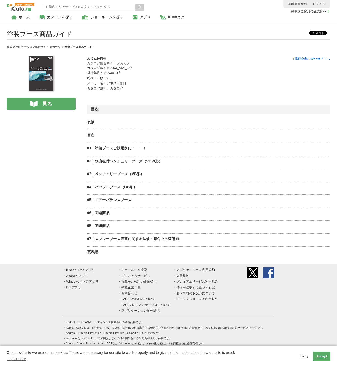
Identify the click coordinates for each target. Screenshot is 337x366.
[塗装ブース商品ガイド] (41, 59)
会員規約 (182, 276)
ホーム (24, 17)
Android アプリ (77, 276)
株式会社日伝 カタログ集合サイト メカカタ (34, 47)
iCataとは (176, 17)
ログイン (319, 4)
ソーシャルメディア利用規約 (197, 299)
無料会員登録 (297, 4)
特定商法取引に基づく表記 (195, 287)
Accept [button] (321, 356)
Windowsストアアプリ (82, 281)
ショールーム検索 (134, 270)
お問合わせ (129, 293)
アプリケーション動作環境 (140, 310)
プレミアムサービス (135, 276)
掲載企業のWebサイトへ (312, 59)
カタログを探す (60, 17)
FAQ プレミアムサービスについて (145, 305)
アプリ (145, 17)
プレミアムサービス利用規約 (197, 281)
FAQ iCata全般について (138, 299)
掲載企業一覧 (131, 287)
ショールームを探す (107, 17)
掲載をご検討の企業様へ (308, 11)
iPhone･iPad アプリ (80, 270)
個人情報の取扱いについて (195, 293)
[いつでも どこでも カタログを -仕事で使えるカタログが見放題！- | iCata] (20, 6)
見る (47, 104)
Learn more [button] (16, 359)
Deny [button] (304, 356)
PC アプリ (73, 287)
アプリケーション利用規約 (195, 270)
